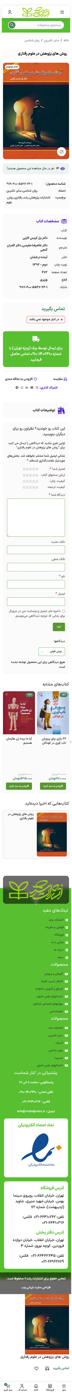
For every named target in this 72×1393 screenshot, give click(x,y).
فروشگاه (59, 935)
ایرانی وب (27, 1287)
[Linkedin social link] (26, 388)
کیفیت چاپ (57, 481)
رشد (25, 197)
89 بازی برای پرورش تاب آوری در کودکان (54, 741)
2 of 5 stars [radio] (33, 469)
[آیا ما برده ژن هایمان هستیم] (19, 712)
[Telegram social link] (17, 388)
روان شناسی (32, 40)
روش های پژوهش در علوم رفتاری (21, 816)
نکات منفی (58, 559)
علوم (9, 202)
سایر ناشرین (51, 40)
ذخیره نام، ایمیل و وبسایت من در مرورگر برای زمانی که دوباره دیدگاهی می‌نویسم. (37, 613)
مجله (61, 957)
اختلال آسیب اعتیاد (52, 981)
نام (62, 576)
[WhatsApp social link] (22, 388)
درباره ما (59, 950)
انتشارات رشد (56, 920)
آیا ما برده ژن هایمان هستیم (19, 741)
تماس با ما (57, 942)
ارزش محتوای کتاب (53, 475)
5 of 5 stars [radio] (24, 469)
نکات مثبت (58, 542)
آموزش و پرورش (53, 974)
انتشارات (45, 197)
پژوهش (34, 197)
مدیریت (58, 1058)
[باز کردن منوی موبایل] (62, 12)
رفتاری (18, 197)
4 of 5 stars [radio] (27, 469)
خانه (66, 40)
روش (10, 197)
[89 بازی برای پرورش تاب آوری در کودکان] (53, 712)
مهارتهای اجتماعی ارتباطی (48, 1004)
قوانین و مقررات (54, 927)
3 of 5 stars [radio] (30, 469)
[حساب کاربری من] (10, 12)
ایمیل (60, 594)
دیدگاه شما (57, 495)
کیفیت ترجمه (56, 487)
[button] (53, 786)
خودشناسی (56, 1011)
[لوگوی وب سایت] (36, 12)
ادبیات (59, 1043)
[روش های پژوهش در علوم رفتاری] (52, 835)
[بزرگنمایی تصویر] (61, 151)
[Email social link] (31, 388)
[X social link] (37, 388)
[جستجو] (12, 25)
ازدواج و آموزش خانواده (49, 989)
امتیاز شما (57, 469)
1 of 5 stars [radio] (36, 469)
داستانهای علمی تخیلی (50, 996)
